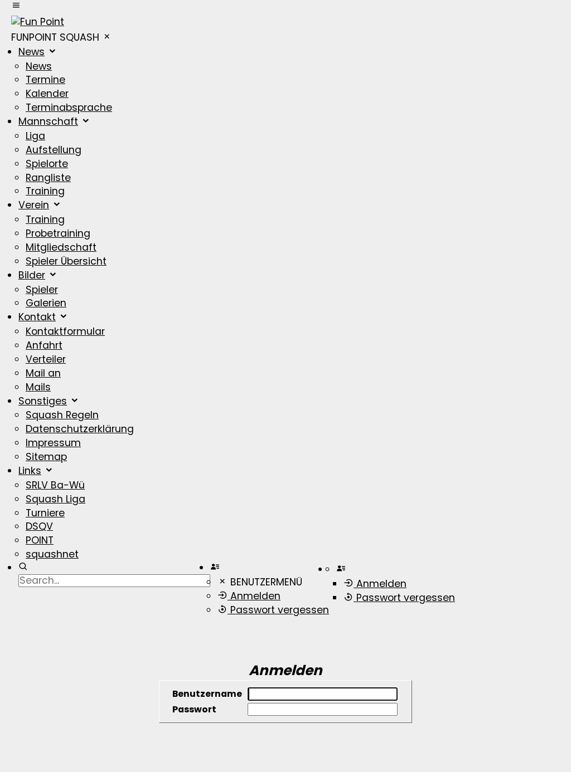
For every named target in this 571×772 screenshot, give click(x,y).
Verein (33, 205)
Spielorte (47, 163)
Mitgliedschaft (61, 247)
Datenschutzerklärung (80, 429)
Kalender (47, 93)
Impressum (53, 442)
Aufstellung (53, 150)
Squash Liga (55, 499)
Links (29, 470)
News (31, 51)
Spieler (42, 289)
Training (45, 191)
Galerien (46, 303)
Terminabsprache (69, 107)
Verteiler (46, 359)
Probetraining (58, 233)
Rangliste (48, 177)
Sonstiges (42, 401)
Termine (45, 79)
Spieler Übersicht (66, 261)
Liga (35, 136)
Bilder (31, 275)
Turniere (45, 513)
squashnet (52, 554)
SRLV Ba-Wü (55, 485)
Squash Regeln (62, 415)
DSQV (39, 526)
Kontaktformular (65, 331)
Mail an (43, 373)
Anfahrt (44, 345)
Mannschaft (48, 121)
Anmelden (254, 596)
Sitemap (46, 456)
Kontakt (37, 317)
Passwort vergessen (278, 610)
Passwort (194, 709)
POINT (40, 540)
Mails (38, 387)
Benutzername (207, 693)
